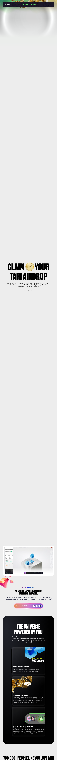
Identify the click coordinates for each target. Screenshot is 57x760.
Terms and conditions (29, 290)
